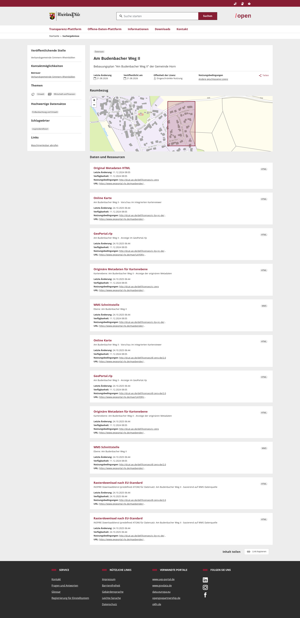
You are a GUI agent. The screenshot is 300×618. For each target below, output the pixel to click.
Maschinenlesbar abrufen (44, 145)
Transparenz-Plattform (65, 29)
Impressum (108, 579)
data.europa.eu (161, 591)
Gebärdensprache (112, 591)
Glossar (56, 591)
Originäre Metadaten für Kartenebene (121, 269)
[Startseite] (64, 16)
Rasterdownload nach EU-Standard (118, 483)
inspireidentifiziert (40, 129)
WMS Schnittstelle (106, 305)
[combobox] (157, 16)
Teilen (265, 75)
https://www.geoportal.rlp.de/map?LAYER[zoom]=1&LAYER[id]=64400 (135, 397)
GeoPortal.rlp (103, 233)
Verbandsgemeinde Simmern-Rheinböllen (53, 76)
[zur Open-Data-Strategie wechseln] (243, 16)
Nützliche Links (120, 570)
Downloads (162, 29)
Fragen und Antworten (65, 585)
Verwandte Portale (173, 570)
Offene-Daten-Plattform (105, 29)
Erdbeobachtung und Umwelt (45, 112)
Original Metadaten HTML (112, 168)
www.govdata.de (162, 585)
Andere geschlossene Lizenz (213, 79)
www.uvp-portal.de (163, 579)
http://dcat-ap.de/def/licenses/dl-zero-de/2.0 (142, 357)
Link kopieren (259, 551)
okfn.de (156, 604)
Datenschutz (109, 604)
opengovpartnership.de (166, 598)
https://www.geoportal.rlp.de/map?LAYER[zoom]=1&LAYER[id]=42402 (135, 254)
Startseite (54, 35)
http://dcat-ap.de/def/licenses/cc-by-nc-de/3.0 (143, 215)
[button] (94, 100)
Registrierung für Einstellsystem (70, 598)
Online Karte (103, 198)
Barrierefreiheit (111, 585)
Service (64, 570)
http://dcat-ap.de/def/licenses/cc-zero (139, 179)
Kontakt (182, 29)
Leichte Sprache (111, 598)
